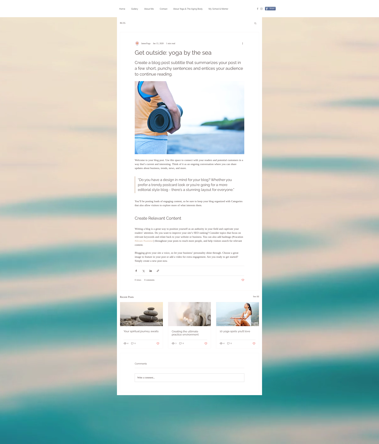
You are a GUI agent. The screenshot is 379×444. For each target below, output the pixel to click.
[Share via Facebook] (136, 270)
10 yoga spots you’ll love (235, 331)
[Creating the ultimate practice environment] (189, 314)
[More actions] (242, 43)
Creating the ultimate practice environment (185, 333)
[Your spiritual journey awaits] (141, 314)
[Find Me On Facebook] (257, 8)
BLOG (123, 23)
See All (256, 296)
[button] (255, 23)
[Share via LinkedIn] (150, 270)
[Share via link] (157, 270)
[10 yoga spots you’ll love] (237, 314)
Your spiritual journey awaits (141, 331)
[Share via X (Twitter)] (143, 270)
